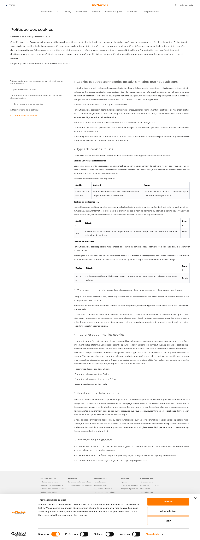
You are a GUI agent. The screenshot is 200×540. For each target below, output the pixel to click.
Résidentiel (46, 12)
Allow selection (168, 511)
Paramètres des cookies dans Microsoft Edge (96, 379)
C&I (58, 12)
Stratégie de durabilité (129, 485)
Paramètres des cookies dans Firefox (92, 374)
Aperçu (124, 482)
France (12, 5)
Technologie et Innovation (149, 485)
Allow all (168, 501)
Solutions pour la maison (50, 482)
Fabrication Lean (146, 492)
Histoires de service (101, 485)
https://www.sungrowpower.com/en (139, 42)
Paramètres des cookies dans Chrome (93, 369)
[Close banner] (195, 498)
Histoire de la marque (148, 482)
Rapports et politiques (129, 489)
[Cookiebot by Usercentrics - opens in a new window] (19, 534)
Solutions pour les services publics (53, 489)
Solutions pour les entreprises (52, 485)
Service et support (113, 12)
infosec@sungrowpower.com (134, 54)
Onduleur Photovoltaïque (50, 492)
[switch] (84, 534)
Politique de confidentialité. (115, 140)
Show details (152, 534)
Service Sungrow (100, 482)
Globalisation (145, 489)
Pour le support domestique (104, 492)
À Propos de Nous (150, 12)
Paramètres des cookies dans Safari (91, 384)
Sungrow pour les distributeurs (80, 485)
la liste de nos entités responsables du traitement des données (69, 46)
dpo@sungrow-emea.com (23, 54)
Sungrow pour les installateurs (79, 482)
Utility (68, 12)
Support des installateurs (103, 489)
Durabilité (132, 12)
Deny (168, 520)
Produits (96, 12)
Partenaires (81, 12)
